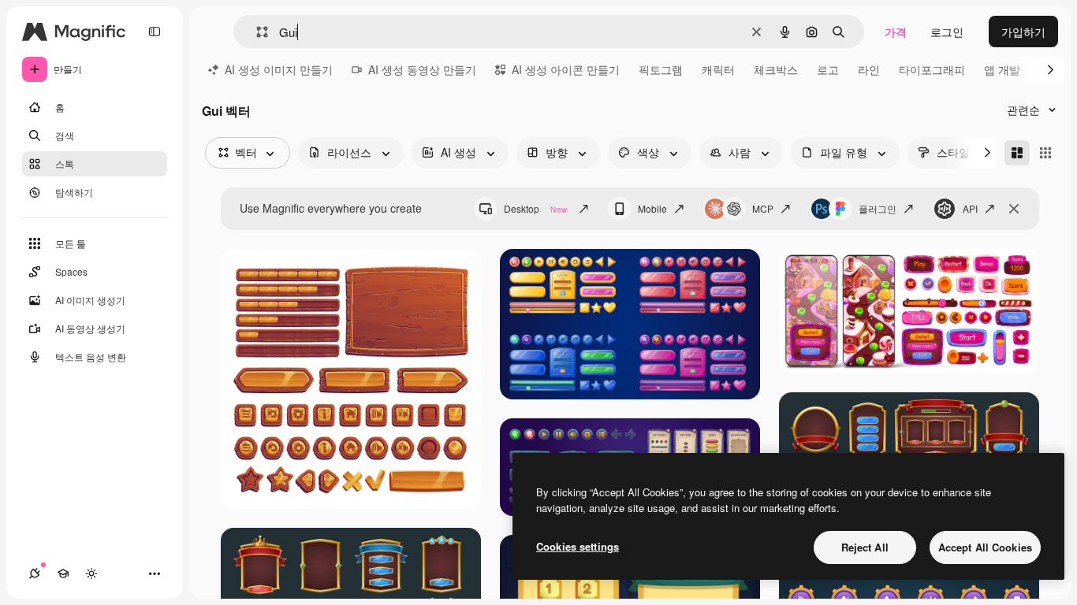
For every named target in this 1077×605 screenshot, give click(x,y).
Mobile (652, 208)
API (970, 208)
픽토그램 (661, 69)
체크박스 (776, 69)
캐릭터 (718, 69)
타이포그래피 (932, 69)
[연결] (34, 573)
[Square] (1045, 152)
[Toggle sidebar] (154, 31)
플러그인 (877, 208)
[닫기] (1014, 208)
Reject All (865, 547)
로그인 (946, 31)
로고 (828, 69)
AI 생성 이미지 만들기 (279, 69)
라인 (869, 69)
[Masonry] (1017, 152)
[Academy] (63, 573)
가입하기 (1023, 31)
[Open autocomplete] (256, 32)
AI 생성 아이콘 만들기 (566, 69)
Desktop (535, 208)
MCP (762, 208)
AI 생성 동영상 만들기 (422, 69)
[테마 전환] (91, 573)
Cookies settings (577, 546)
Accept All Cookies (985, 547)
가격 (896, 31)
